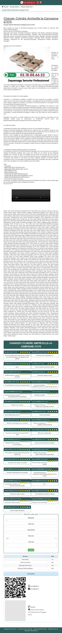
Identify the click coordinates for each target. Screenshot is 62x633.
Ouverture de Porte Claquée (25, 629)
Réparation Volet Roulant (31, 630)
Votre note (31, 536)
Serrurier (32, 607)
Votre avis (31, 542)
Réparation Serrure (53, 629)
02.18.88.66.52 (29, 3)
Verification (31, 518)
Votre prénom (31, 530)
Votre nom (31, 524)
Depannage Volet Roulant (40, 629)
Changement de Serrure (10, 629)
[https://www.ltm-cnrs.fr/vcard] (15, 587)
